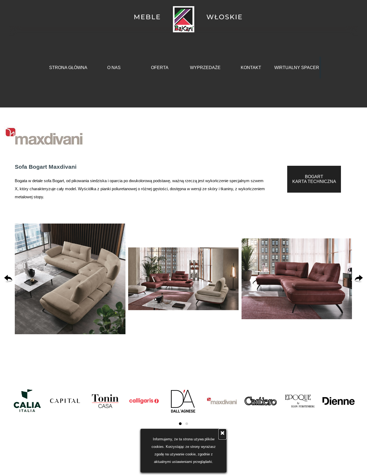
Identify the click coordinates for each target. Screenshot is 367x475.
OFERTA (159, 67)
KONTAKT (251, 67)
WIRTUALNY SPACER (296, 67)
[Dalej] (358, 278)
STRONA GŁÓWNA (68, 67)
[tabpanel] (140, 181)
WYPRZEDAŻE (205, 67)
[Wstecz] (8, 278)
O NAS (114, 67)
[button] (70, 278)
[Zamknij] (222, 434)
